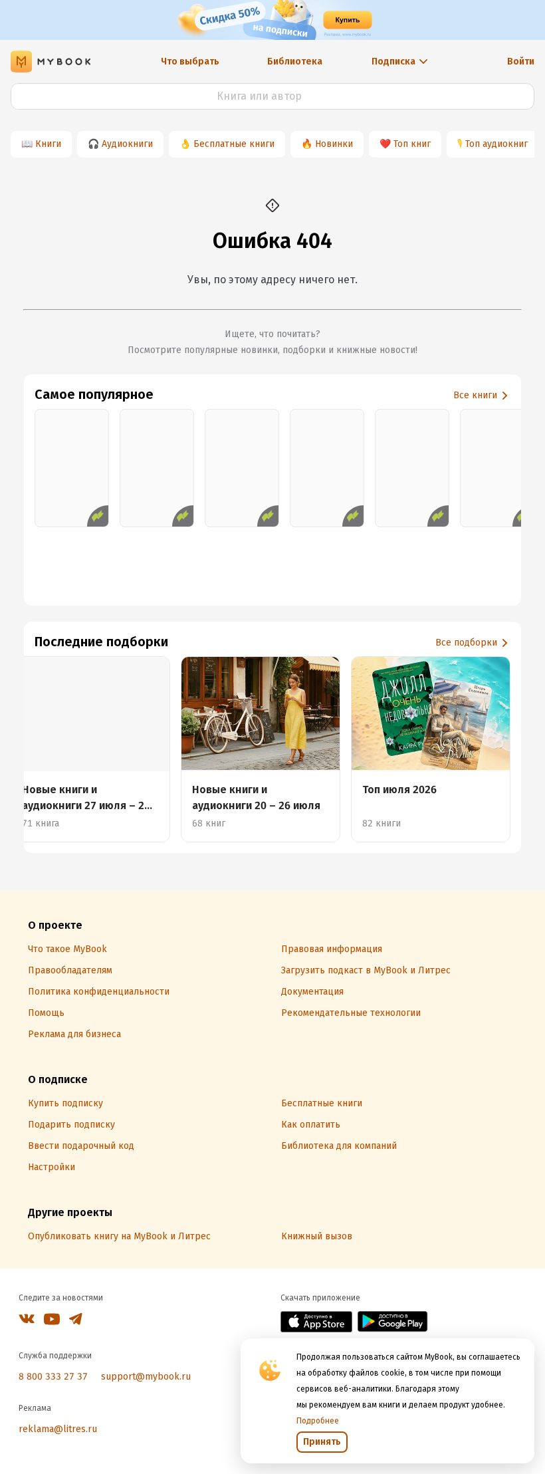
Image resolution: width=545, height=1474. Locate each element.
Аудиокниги (127, 144)
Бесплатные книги (233, 144)
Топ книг (412, 144)
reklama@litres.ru (58, 1429)
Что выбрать (190, 61)
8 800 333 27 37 (53, 1376)
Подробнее (317, 1420)
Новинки (334, 144)
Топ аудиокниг (496, 144)
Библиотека (294, 61)
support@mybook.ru (146, 1376)
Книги (48, 144)
